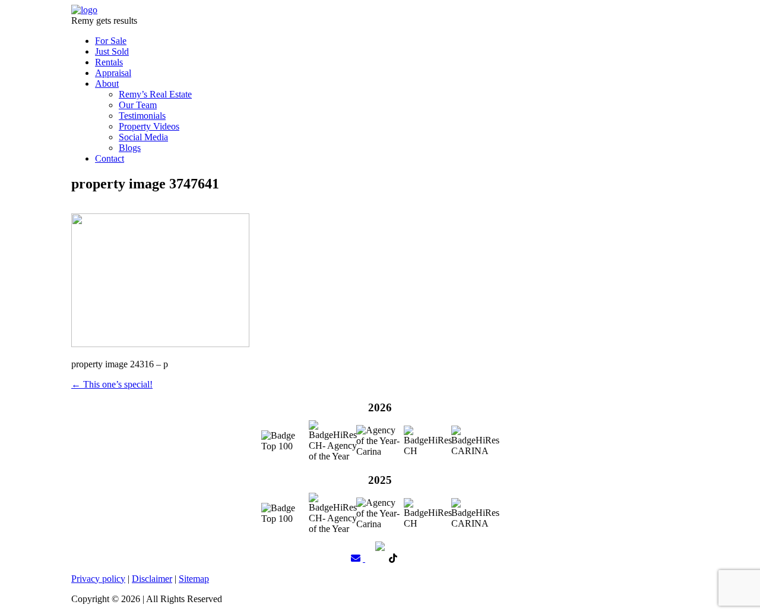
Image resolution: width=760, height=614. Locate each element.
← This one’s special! (112, 384)
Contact (109, 158)
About (107, 83)
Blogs (130, 148)
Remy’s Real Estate (155, 94)
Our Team (138, 105)
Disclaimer (152, 579)
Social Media (143, 137)
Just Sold (112, 51)
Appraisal (113, 73)
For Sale (110, 41)
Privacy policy (98, 579)
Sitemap (194, 579)
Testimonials (142, 116)
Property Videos (149, 126)
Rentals (109, 62)
